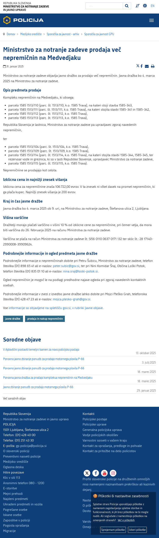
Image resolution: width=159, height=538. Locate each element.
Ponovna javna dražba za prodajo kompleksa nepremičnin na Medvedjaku (48, 378)
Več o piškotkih (126, 520)
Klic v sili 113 (11, 478)
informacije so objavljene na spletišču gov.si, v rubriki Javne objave (56, 308)
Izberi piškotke (137, 529)
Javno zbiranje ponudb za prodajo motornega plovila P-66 (38, 387)
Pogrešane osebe (15, 510)
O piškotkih (91, 505)
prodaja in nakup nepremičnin (45, 318)
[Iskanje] (127, 5)
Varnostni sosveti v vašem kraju (105, 440)
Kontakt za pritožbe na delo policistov (109, 451)
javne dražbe (13, 318)
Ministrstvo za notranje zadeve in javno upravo (36, 419)
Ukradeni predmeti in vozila (22, 504)
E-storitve (10, 488)
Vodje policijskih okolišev (100, 435)
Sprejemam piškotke (113, 529)
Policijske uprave (94, 424)
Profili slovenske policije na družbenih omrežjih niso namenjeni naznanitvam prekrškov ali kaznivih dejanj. (119, 484)
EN (152, 6)
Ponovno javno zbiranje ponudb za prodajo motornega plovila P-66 (43, 359)
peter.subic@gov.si (66, 266)
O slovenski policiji (16, 451)
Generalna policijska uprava (102, 430)
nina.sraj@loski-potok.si (80, 271)
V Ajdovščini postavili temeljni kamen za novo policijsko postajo (41, 349)
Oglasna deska (13, 467)
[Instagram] (113, 473)
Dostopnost (145, 6)
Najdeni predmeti (15, 499)
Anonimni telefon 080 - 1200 (23, 483)
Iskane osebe (12, 515)
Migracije (9, 531)
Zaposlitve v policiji (16, 520)
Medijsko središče (15, 462)
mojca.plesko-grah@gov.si (71, 299)
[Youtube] (104, 473)
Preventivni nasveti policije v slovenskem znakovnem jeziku (138, 6)
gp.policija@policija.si (31, 446)
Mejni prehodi (13, 494)
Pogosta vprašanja (16, 525)
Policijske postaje (95, 419)
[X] (87, 473)
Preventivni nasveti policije (22, 456)
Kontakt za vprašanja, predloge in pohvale (112, 446)
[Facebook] (95, 473)
